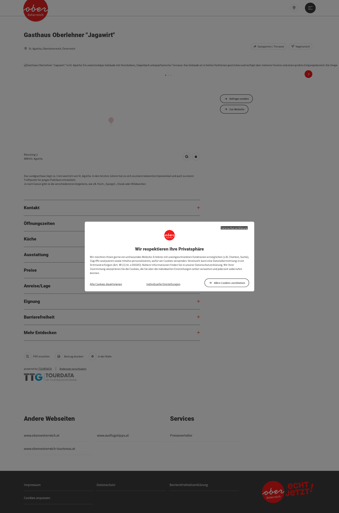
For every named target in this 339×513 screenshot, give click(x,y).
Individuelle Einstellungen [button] (163, 284)
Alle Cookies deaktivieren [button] (106, 284)
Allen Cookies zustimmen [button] (229, 282)
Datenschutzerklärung (234, 228)
